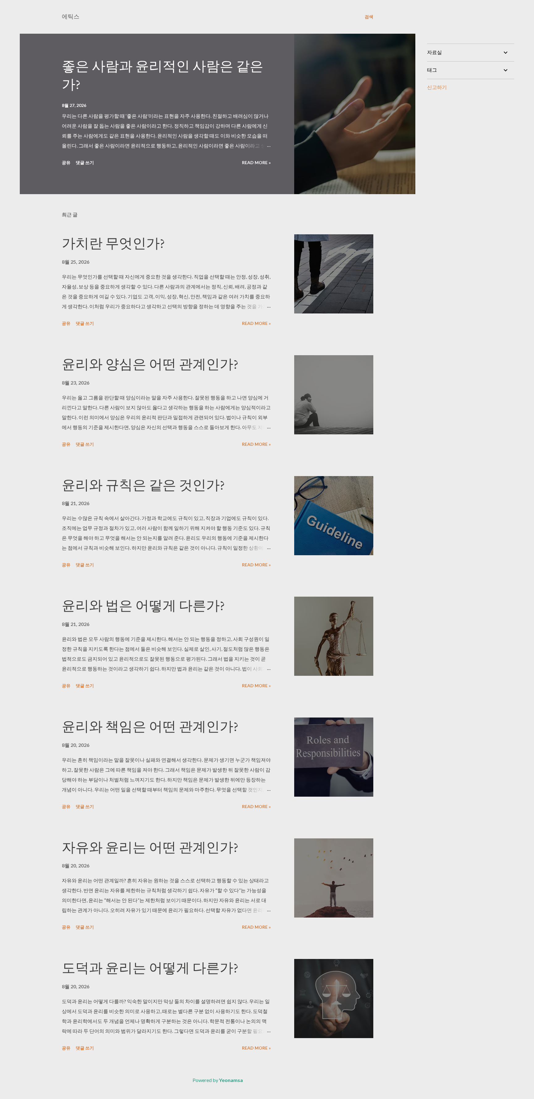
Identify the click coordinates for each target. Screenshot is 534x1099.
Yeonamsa (231, 1080)
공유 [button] (66, 162)
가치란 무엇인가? (113, 243)
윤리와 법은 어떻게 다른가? (143, 605)
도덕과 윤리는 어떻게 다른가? (150, 968)
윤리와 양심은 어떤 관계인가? (150, 364)
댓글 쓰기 (85, 162)
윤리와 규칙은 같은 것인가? (143, 485)
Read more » (256, 162)
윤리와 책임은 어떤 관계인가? (150, 726)
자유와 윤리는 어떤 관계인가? (150, 847)
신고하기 (437, 87)
